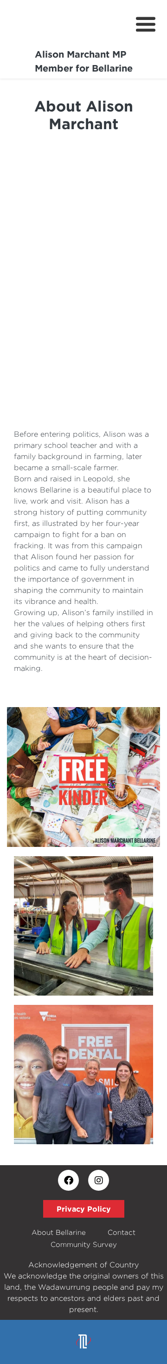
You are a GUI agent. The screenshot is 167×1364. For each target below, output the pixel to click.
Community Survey (84, 1244)
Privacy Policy (84, 1209)
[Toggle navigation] (145, 24)
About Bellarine (59, 1232)
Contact (121, 1232)
